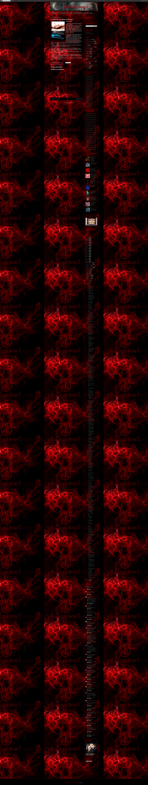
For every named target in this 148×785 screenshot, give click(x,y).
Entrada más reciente (55, 98)
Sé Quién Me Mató (90, 331)
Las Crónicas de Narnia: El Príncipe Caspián (91, 411)
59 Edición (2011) (89, 85)
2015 (88, 254)
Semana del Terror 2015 (91, 130)
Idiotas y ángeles (90, 543)
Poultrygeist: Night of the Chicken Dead (91, 296)
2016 (88, 253)
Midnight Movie (91, 380)
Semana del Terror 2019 (91, 138)
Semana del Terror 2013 (91, 128)
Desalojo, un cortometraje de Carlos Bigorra (91, 613)
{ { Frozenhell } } (90, 591)
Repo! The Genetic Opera (90, 280)
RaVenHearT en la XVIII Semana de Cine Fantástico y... (91, 575)
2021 (88, 245)
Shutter (89, 353)
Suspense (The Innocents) (91, 316)
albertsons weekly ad (91, 735)
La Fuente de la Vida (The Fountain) (91, 451)
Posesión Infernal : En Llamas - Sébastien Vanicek (93, 159)
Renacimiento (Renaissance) (91, 361)
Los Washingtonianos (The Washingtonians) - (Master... (91, 339)
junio (89, 272)
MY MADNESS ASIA (91, 677)
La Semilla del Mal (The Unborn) (90, 467)
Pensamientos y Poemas (91, 58)
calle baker (89, 722)
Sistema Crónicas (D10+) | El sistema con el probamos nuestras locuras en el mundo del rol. (91, 694)
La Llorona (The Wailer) (91, 475)
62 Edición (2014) (89, 90)
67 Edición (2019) (89, 100)
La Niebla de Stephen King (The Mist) (91, 431)
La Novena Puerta (90, 484)
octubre (89, 265)
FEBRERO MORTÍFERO (91, 661)
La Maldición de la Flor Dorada (91, 434)
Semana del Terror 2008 (91, 119)
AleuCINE (89, 681)
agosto (89, 268)
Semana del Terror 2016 (91, 132)
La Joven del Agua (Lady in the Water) (91, 477)
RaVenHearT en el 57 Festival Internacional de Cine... (91, 561)
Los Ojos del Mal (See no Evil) (91, 420)
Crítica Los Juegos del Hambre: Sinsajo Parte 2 (91, 729)
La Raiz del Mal (91, 480)
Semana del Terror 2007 (91, 117)
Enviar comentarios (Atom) (68, 102)
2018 (88, 250)
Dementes (88, 48)
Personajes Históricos (90, 61)
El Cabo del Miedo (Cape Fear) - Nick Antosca (93, 170)
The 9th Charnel (90, 618)
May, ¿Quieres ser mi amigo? (91, 287)
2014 (88, 256)
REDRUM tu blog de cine (91, 701)
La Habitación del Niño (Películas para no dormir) (91, 455)
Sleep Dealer (90, 309)
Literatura (88, 53)
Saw (88, 363)
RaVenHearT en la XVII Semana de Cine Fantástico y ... (91, 397)
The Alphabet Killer (90, 319)
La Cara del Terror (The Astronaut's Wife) (91, 501)
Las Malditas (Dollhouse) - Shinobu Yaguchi (93, 204)
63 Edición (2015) (89, 92)
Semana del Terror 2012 (91, 126)
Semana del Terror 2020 (91, 140)
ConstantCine (90, 727)
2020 (88, 247)
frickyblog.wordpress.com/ (91, 718)
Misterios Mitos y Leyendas (89, 56)
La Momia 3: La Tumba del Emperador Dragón (91, 487)
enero (89, 278)
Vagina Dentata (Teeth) (91, 322)
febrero (89, 276)
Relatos (87, 63)
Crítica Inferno (90, 719)
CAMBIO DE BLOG (90, 708)
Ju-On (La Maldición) (90, 520)
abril (89, 273)
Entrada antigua (78, 98)
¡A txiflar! (89, 621)
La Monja (90, 481)
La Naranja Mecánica (90, 491)
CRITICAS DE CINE (60, 64)
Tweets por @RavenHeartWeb (89, 33)
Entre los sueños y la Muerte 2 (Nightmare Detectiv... (91, 377)
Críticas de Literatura (90, 47)
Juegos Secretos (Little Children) (90, 538)
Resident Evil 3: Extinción (91, 299)
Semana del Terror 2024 (91, 147)
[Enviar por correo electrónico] (66, 62)
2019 (88, 248)
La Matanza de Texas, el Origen (91, 447)
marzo (89, 275)
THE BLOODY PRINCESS (89, 660)
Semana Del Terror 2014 (91, 113)
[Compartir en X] (68, 62)
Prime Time (90, 328)
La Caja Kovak (91, 504)
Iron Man (90, 524)
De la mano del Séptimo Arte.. (90, 646)
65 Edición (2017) (89, 96)
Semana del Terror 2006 (91, 115)
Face (89, 545)
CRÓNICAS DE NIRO (91, 707)
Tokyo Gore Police (90, 305)
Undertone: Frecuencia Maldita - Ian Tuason (93, 182)
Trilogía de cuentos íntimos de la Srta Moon (91, 703)
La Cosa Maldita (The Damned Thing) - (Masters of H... (91, 350)
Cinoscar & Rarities (91, 635)
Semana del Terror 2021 (91, 141)
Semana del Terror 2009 (91, 121)
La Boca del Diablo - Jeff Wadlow (93, 192)
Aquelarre (89, 734)
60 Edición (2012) (89, 86)
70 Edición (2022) (89, 105)
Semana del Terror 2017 (91, 134)
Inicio (67, 98)
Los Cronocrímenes (91, 388)
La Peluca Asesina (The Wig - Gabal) (91, 441)
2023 (88, 242)
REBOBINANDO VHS (91, 712)
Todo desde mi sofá (91, 654)
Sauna (89, 284)
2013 (88, 258)
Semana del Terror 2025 (91, 149)
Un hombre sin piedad (91, 627)
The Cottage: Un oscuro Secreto (90, 302)
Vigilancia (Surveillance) (91, 327)
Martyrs (89, 283)
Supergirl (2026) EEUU (91, 607)
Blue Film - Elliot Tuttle (92, 186)
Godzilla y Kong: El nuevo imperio (90, 656)
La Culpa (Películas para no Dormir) (90, 463)
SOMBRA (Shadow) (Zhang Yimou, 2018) (91, 666)
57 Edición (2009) (89, 81)
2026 (88, 237)
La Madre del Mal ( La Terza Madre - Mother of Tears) (91, 367)
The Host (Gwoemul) (90, 324)
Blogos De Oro (89, 39)
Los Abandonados (91, 383)
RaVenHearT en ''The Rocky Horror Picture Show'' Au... (91, 570)
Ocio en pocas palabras (90, 597)
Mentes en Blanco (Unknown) (90, 417)
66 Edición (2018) (89, 98)
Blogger (81, 782)
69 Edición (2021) (89, 103)
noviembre (90, 264)
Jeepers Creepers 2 (90, 523)
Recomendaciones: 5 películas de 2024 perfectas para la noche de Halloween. (91, 630)
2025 (88, 239)
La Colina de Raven (91, 617)
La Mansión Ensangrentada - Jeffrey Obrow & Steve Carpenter (93, 176)
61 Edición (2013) (89, 88)
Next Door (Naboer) (90, 308)
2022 (88, 243)
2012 (88, 259)
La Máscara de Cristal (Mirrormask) (91, 438)
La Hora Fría (90, 472)
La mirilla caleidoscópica (90, 606)
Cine (55, 64)
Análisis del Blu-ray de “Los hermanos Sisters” (91, 672)
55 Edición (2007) (89, 77)
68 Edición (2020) (89, 102)
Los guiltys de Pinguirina (90, 687)
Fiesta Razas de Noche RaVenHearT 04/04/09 (91, 531)
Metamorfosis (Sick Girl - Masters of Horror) (91, 372)
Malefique (90, 407)
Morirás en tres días (91, 385)
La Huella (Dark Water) (91, 445)
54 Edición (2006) (89, 75)
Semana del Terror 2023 (91, 145)
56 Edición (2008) (89, 79)
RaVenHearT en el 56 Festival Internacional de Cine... (91, 556)
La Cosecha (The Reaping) (90, 493)
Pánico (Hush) (91, 541)
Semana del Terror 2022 (91, 143)
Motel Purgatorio (90, 611)
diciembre (90, 262)
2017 (88, 251)
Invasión (89, 526)
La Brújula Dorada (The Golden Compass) (91, 507)
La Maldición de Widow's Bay (93, 164)
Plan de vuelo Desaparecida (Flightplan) (91, 356)
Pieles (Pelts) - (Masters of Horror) (91, 333)
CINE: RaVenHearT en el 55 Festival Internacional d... (91, 551)
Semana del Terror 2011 (91, 124)
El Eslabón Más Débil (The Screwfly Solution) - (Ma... (91, 344)
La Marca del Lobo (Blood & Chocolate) (91, 427)
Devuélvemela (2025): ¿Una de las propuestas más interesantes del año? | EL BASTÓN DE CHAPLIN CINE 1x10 (91, 600)
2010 (88, 579)
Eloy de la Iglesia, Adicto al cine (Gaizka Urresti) (91, 623)
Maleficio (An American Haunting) (90, 391)
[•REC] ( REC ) (90, 358)
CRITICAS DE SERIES (90, 43)
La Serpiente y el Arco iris (91, 414)
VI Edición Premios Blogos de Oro (91, 689)
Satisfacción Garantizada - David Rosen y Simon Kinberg (93, 198)
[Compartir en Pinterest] (70, 62)
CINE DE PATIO (90, 586)
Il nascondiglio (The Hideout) (91, 535)
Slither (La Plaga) (90, 460)
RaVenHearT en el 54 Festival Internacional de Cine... (91, 565)
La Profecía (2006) (90, 470)
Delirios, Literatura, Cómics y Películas (91, 671)
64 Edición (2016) (89, 94)
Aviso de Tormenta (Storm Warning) (90, 313)
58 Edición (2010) (89, 83)
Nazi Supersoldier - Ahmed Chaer (93, 209)
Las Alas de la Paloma (90, 406)
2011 (88, 261)
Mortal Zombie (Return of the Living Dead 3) (91, 402)
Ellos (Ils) (90, 528)
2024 (88, 240)
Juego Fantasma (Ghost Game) (90, 517)
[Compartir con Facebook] (69, 62)
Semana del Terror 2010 (91, 123)
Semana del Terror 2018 (91, 136)
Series (87, 67)
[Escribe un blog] (67, 62)
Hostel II (89, 546)
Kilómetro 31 (90, 513)
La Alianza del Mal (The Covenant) (90, 511)
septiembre (90, 267)
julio (89, 270)
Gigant (88, 678)
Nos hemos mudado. (91, 697)
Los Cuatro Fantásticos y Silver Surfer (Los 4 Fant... (91, 424)
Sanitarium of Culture (91, 664)
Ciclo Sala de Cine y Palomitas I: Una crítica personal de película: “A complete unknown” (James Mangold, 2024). (91, 649)
